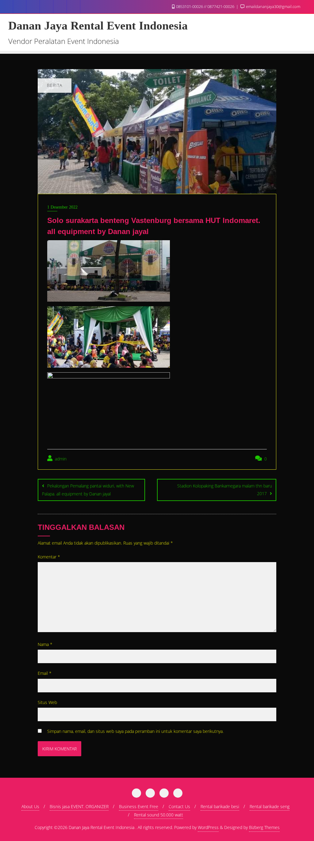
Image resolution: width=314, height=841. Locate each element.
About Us (30, 806)
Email (45, 673)
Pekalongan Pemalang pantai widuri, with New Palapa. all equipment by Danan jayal (88, 490)
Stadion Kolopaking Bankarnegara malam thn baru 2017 (224, 489)
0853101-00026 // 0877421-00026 (205, 6)
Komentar (49, 557)
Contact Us (179, 806)
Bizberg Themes (264, 827)
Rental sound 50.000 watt (158, 815)
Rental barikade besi (220, 806)
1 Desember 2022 (62, 207)
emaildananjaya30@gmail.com (272, 6)
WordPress (208, 827)
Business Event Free (138, 806)
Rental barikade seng (269, 806)
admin (60, 459)
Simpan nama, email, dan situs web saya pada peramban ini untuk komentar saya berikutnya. (135, 731)
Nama (45, 644)
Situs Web (47, 702)
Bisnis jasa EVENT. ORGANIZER (79, 806)
